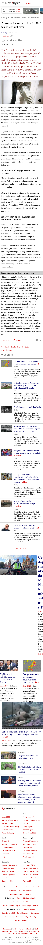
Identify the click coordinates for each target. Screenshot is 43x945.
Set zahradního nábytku (11, 905)
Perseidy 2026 (14, 891)
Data (27, 347)
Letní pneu (35, 913)
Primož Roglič (28, 830)
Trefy (15, 531)
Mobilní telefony (29, 909)
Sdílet (15, 40)
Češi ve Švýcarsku (8, 875)
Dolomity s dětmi (8, 881)
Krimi (15, 391)
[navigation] (3, 3)
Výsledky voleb (7, 823)
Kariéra (30, 929)
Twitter (14, 929)
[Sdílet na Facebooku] (37, 340)
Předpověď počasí (32, 887)
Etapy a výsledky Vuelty (31, 820)
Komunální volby (8, 833)
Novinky (4, 33)
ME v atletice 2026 (8, 850)
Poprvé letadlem (8, 868)
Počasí (16, 367)
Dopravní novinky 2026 (31, 871)
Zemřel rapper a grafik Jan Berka (27, 407)
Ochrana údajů (33, 931)
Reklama (22, 929)
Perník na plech (28, 857)
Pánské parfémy (20, 920)
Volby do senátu (7, 830)
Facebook (7, 929)
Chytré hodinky (30, 917)
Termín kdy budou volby (10, 826)
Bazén (19, 898)
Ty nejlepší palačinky (30, 841)
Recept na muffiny (29, 844)
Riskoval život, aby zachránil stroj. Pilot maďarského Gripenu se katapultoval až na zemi (27, 428)
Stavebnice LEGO (8, 913)
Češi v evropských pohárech (20, 894)
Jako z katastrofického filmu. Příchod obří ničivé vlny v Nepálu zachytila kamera (21, 733)
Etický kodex (22, 931)
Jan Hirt (25, 823)
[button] (21, 92)
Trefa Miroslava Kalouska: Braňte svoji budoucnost (25, 526)
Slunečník (21, 902)
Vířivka (35, 905)
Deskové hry (9, 917)
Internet (20, 347)
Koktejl (16, 458)
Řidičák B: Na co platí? (31, 875)
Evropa (16, 434)
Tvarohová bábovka (30, 850)
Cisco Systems (6, 350)
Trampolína (11, 902)
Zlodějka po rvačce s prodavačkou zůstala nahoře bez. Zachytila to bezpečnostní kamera (26, 478)
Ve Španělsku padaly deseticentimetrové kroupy (24, 502)
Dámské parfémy (23, 913)
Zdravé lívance (28, 847)
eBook (6, 40)
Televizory (19, 917)
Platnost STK (27, 881)
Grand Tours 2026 (29, 833)
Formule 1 (5, 854)
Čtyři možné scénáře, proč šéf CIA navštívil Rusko (8, 678)
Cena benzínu (27, 891)
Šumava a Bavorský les (10, 871)
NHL (3, 857)
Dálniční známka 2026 (31, 868)
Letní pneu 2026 (29, 865)
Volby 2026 (6, 817)
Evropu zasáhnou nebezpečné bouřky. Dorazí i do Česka (26, 362)
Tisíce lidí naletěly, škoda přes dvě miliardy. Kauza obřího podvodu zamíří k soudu (26, 385)
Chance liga (6, 841)
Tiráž (36, 929)
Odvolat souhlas (12, 933)
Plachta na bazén (29, 898)
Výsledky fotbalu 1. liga (10, 844)
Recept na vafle (28, 854)
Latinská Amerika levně (10, 878)
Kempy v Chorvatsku (9, 865)
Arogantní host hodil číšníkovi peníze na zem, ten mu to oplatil (27, 451)
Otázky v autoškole (29, 878)
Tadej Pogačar (28, 826)
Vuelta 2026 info (28, 817)
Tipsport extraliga (8, 847)
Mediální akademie (9, 931)
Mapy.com (20, 887)
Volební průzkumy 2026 (10, 820)
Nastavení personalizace (28, 933)
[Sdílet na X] (40, 340)
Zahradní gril (26, 905)
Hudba (16, 410)
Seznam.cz (30, 3)
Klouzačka (30, 902)
